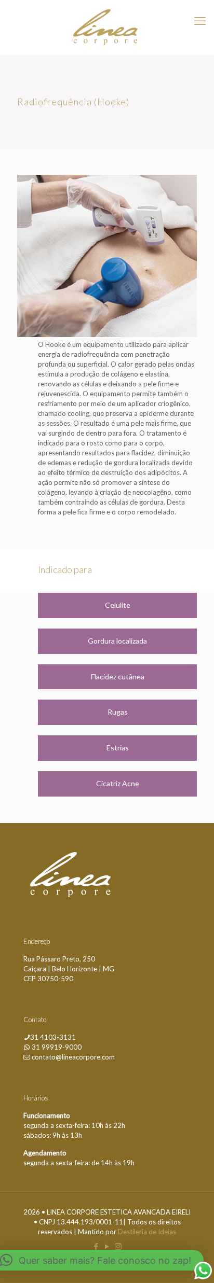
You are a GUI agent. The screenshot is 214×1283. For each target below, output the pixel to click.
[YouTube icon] (107, 1246)
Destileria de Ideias (147, 1232)
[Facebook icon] (96, 1246)
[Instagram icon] (118, 1246)
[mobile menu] (200, 21)
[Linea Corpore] (107, 27)
